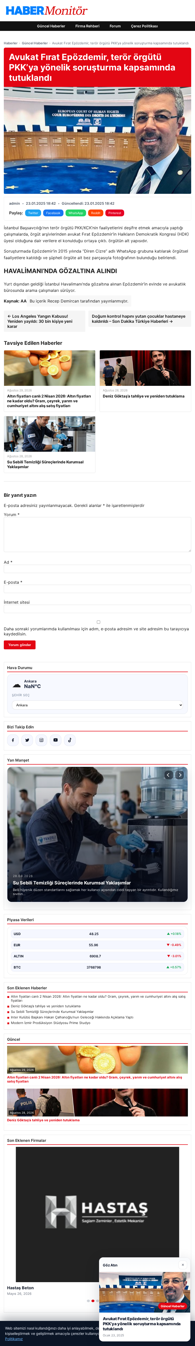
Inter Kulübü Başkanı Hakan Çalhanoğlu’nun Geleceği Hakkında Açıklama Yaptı (72, 1017)
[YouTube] (55, 740)
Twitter (33, 213)
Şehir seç (21, 695)
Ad (8, 562)
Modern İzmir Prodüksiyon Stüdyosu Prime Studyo (50, 1023)
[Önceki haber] (169, 775)
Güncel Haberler (51, 26)
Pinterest (114, 213)
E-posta (13, 582)
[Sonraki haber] (179, 775)
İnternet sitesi (17, 602)
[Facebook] (13, 740)
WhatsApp (76, 213)
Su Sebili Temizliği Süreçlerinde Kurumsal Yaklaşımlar (52, 1012)
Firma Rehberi (87, 26)
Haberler (11, 43)
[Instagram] (41, 740)
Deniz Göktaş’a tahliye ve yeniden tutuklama (45, 1006)
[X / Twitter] (27, 740)
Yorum (12, 514)
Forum (115, 26)
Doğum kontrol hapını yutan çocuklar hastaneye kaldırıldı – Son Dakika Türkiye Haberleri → (138, 319)
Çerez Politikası (144, 26)
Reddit (95, 213)
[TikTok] (70, 740)
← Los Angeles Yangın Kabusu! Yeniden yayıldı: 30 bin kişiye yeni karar (39, 321)
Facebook (53, 213)
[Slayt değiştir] (88, 1301)
